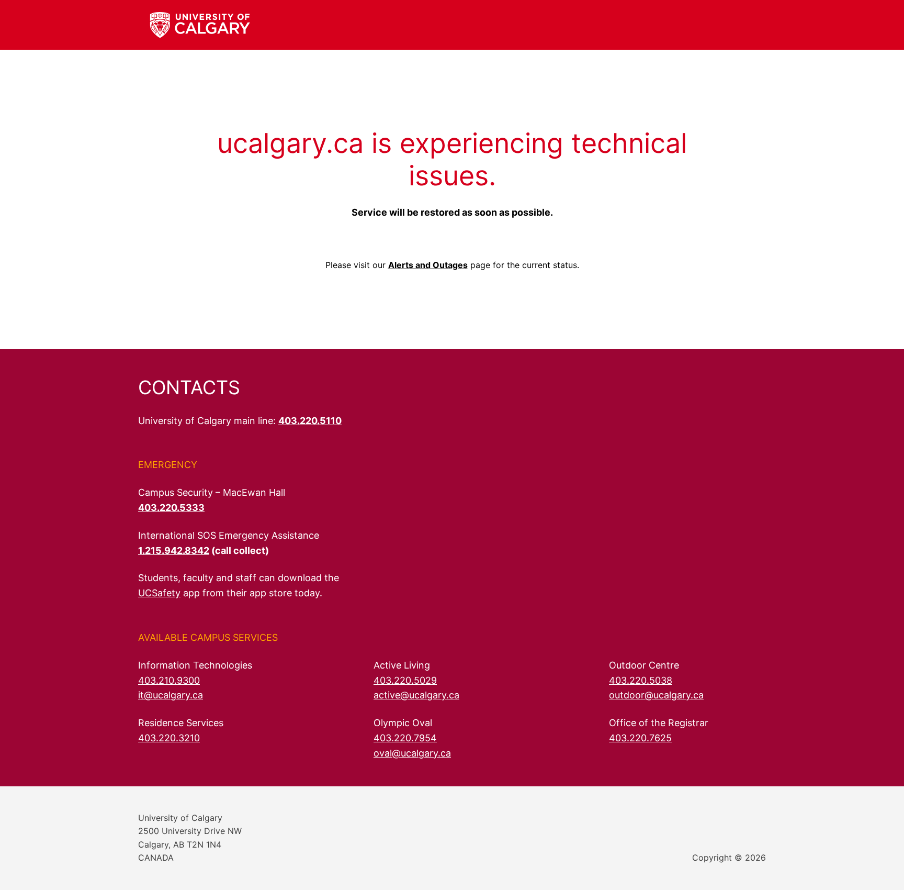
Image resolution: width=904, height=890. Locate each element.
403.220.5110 (310, 420)
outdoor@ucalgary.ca (656, 694)
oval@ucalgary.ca (412, 753)
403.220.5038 (640, 680)
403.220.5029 (405, 680)
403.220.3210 (169, 737)
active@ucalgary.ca (416, 694)
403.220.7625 (640, 737)
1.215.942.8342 (173, 550)
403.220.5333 (171, 507)
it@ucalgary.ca (170, 694)
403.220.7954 (405, 737)
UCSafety (159, 592)
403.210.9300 (169, 680)
